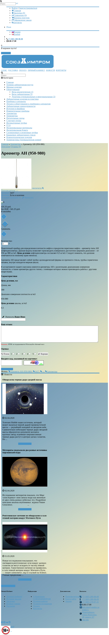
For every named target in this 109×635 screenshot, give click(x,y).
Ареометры (11, 113)
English (17, 34)
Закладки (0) (19, 13)
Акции (68, 601)
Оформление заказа (23, 20)
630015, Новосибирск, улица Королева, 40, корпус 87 (89, 613)
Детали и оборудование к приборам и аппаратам (28, 104)
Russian (17, 32)
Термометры (12, 116)
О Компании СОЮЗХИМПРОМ (42, 597)
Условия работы (40, 601)
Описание (5, 146)
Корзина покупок (22, 18)
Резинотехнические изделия (19, 137)
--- (17, 190)
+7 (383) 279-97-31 (90, 602)
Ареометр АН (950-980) (21, 371)
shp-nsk (85, 620)
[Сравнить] (4, 234)
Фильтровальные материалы (19, 128)
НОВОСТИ (50, 70)
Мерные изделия (14, 87)
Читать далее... (25, 444)
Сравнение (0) (20, 15)
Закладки (10, 601)
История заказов (13, 599)
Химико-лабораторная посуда (19, 85)
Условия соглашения (42, 604)
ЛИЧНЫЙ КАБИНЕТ (36, 70)
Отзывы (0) (16, 146)
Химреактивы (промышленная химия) (23, 140)
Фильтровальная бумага (17, 130)
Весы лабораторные (22, 94)
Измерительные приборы (17, 111)
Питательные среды (15, 118)
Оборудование (13, 89)
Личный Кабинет (14, 596)
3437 (37, 371)
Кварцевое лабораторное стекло (20, 135)
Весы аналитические (22, 92)
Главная (17, 10)
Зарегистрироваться (28, 8)
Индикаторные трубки (16, 123)
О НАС (4, 70)
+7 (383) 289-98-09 (90, 599)
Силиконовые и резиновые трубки (22, 132)
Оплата (36, 606)
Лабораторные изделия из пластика (22, 99)
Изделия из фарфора (15, 108)
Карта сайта (70, 599)
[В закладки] (4, 217)
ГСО (8, 125)
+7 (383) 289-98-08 (15, 39)
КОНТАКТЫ (61, 70)
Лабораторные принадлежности (20, 106)
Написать (29, 198)
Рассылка (10, 606)
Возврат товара (13, 604)
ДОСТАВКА (13, 70)
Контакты (17, 22)
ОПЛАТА (23, 70)
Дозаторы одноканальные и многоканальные (33, 97)
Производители (72, 596)
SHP (12, 627)
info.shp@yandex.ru (90, 607)
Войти (15, 8)
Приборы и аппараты (16, 101)
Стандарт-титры (13, 120)
